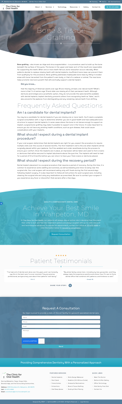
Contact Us (96, 7)
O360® (43, 402)
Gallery (86, 7)
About (37, 7)
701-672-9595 (9, 389)
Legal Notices (84, 402)
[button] (3, 276)
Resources (74, 7)
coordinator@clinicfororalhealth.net (17, 392)
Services (49, 7)
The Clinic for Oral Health (33, 220)
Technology (62, 7)
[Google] (70, 285)
